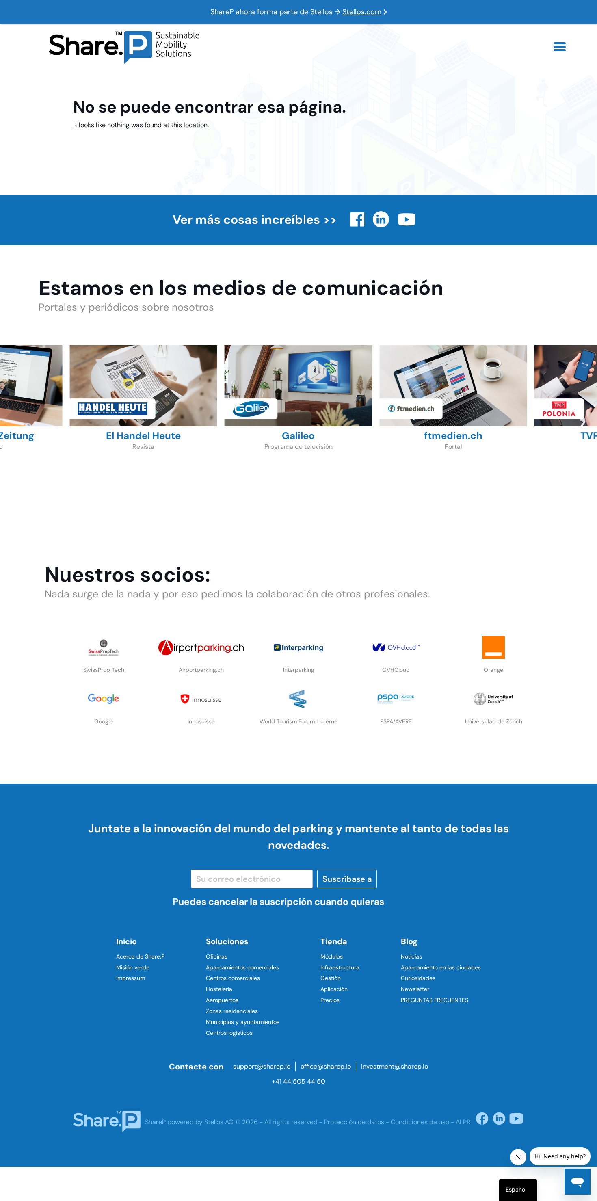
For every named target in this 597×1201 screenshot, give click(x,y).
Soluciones (227, 941)
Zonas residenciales (232, 1011)
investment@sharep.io (394, 1066)
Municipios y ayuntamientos (242, 1022)
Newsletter (415, 989)
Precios (330, 1000)
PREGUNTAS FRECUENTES (434, 1000)
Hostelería (219, 989)
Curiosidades (418, 978)
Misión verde (132, 967)
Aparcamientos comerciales (242, 967)
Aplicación (334, 989)
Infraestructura (339, 967)
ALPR (463, 1122)
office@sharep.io (326, 1066)
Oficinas (216, 956)
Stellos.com (361, 12)
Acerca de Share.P (140, 956)
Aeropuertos (222, 1000)
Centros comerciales (233, 978)
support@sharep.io (261, 1066)
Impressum (130, 978)
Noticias (411, 956)
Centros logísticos (229, 1033)
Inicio (126, 941)
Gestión (330, 978)
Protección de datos (354, 1122)
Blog (409, 941)
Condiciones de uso (420, 1122)
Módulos (331, 956)
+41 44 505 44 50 (298, 1081)
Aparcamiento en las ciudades (441, 967)
